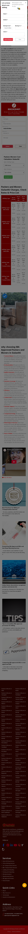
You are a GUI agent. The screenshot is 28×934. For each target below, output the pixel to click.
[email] (24, 881)
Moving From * (7, 26)
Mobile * (5, 20)
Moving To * (18, 26)
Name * (5, 14)
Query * (5, 31)
